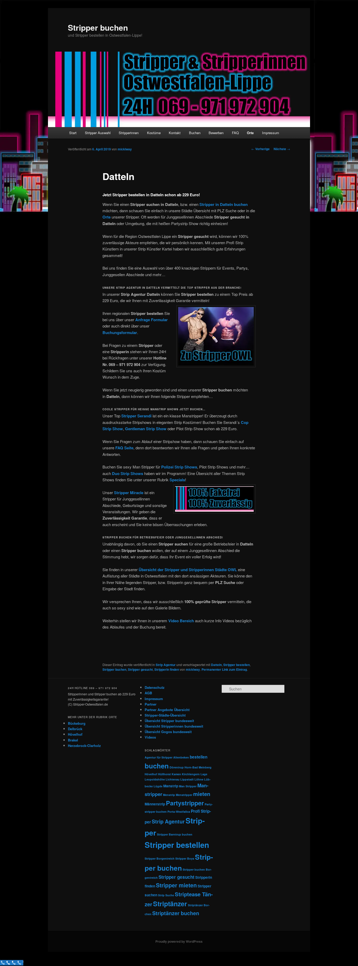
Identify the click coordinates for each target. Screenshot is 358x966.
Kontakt (175, 132)
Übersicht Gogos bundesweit (168, 731)
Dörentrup (177, 767)
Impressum (270, 132)
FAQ (235, 132)
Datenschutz (155, 687)
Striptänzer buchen (175, 913)
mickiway (125, 149)
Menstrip (169, 795)
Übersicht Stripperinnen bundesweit (174, 726)
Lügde (158, 786)
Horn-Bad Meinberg (198, 767)
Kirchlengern (191, 774)
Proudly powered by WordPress (179, 941)
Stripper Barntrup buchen (174, 834)
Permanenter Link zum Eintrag (224, 669)
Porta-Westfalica (178, 812)
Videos (150, 737)
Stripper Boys (184, 858)
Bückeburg (76, 723)
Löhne (198, 779)
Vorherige (260, 148)
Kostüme (154, 132)
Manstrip (170, 785)
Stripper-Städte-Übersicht (165, 715)
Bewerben (216, 132)
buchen (157, 766)
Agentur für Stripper (158, 757)
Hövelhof (75, 734)
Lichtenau (173, 779)
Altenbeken (181, 757)
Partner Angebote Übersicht (167, 709)
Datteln (216, 664)
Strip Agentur (166, 664)
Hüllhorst (164, 774)
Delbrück (75, 728)
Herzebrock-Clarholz (84, 745)
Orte (250, 132)
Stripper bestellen (236, 664)
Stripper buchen (98, 27)
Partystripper (185, 803)
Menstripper (184, 795)
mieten (201, 794)
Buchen (194, 132)
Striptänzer (170, 903)
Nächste (282, 148)
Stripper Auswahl (98, 132)
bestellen (198, 757)
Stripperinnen (129, 132)
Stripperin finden (166, 669)
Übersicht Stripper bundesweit (169, 720)
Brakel (73, 740)
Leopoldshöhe (155, 779)
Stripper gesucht (140, 669)
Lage (203, 774)
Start (73, 132)
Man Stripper (188, 786)
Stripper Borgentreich (160, 858)
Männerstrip (155, 803)
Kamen (176, 774)
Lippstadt (187, 779)
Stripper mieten (176, 885)
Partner (150, 704)
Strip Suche (166, 895)
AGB (148, 692)
